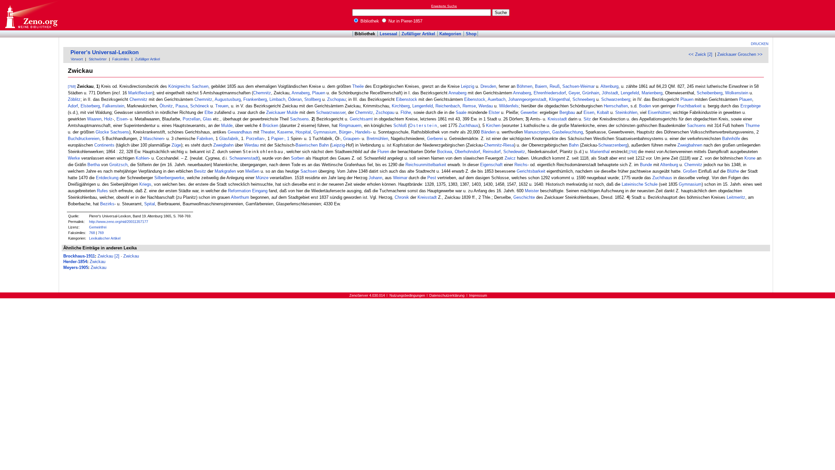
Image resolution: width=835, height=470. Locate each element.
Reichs (520, 164)
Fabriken (205, 138)
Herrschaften (616, 105)
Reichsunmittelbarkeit (425, 164)
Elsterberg (90, 105)
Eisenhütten (659, 112)
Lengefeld (630, 92)
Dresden (488, 86)
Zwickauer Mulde (282, 112)
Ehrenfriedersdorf (550, 92)
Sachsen (200, 86)
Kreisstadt (557, 119)
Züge (176, 145)
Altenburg (609, 86)
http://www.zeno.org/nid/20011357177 (118, 222)
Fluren (383, 151)
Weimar (400, 177)
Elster (494, 112)
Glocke (102, 132)
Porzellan (191, 119)
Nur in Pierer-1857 (404, 21)
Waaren (94, 119)
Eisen (589, 112)
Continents (104, 145)
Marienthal (600, 151)
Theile (358, 86)
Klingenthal (559, 99)
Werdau (485, 105)
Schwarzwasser (330, 112)
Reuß (555, 86)
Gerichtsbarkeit (531, 171)
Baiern (541, 86)
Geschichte (524, 197)
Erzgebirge (750, 105)
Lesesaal (388, 33)
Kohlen (142, 158)
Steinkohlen (626, 112)
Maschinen (153, 138)
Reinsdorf (492, 151)
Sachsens (299, 119)
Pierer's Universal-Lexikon (104, 52)
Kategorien (450, 33)
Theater (268, 132)
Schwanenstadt (243, 158)
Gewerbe (529, 112)
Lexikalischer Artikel (104, 238)
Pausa (181, 105)
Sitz (587, 119)
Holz (108, 119)
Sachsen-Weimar (578, 86)
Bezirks (107, 203)
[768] (72, 86)
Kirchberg (401, 105)
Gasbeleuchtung (567, 132)
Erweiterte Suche (444, 6)
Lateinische (632, 184)
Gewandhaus (240, 132)
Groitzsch (118, 164)
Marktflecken (140, 92)
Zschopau (336, 99)
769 (101, 233)
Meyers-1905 (75, 267)
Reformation (239, 190)
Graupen (351, 138)
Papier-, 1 (280, 138)
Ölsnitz (166, 105)
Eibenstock (406, 99)
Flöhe (406, 112)
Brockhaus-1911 (79, 256)
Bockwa (444, 151)
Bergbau (567, 112)
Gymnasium (324, 132)
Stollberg (312, 99)
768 (92, 233)
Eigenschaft (491, 164)
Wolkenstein (736, 92)
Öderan (295, 99)
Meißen (252, 171)
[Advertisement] (805, 15)
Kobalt (603, 112)
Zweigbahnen (689, 145)
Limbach (277, 99)
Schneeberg (583, 99)
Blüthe (733, 171)
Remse (469, 105)
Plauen (318, 92)
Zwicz (510, 158)
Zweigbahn (223, 145)
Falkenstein (113, 105)
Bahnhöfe (731, 138)
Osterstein (423, 125)
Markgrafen (225, 171)
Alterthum (240, 197)
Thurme (752, 125)
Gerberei (435, 138)
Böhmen (524, 86)
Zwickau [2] (108, 256)
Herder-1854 (75, 261)
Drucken (759, 44)
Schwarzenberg (615, 99)
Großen (690, 171)
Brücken (270, 125)
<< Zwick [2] (700, 54)
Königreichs (179, 86)
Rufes (102, 190)
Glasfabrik (228, 138)
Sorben (297, 158)
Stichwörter (98, 59)
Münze (262, 177)
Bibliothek (369, 21)
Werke (74, 158)
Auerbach (497, 99)
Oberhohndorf (467, 151)
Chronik (402, 197)
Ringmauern (350, 125)
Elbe (209, 112)
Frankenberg (255, 99)
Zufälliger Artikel (418, 33)
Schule (651, 184)
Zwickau (131, 256)
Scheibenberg (709, 92)
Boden (645, 105)
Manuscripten (537, 132)
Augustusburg (228, 99)
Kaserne (285, 132)
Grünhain (590, 92)
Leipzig (467, 86)
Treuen (221, 105)
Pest (431, 177)
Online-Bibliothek (31, 15)
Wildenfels (509, 105)
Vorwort (77, 59)
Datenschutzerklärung (446, 295)
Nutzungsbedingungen (407, 295)
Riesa (508, 145)
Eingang (259, 190)
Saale (461, 112)
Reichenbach (447, 105)
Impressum (478, 295)
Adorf (73, 105)
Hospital (303, 132)
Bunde (646, 164)
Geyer (574, 92)
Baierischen (307, 145)
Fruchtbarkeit (689, 105)
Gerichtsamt (361, 119)
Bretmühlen (377, 138)
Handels (363, 132)
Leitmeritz (736, 197)
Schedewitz (514, 151)
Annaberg (301, 92)
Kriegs (145, 184)
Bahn (324, 145)
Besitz (200, 171)
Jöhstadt (610, 92)
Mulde (227, 125)
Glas (207, 119)
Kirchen (493, 125)
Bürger (345, 132)
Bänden (488, 132)
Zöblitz (74, 99)
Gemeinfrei (97, 227)
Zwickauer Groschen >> (740, 54)
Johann (375, 177)
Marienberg (652, 92)
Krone (749, 158)
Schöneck (199, 105)
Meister (532, 190)
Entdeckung (107, 177)
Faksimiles (120, 59)
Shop (471, 33)
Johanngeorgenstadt (527, 99)
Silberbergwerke (169, 177)
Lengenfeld (422, 105)
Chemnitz (262, 92)
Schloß (400, 125)
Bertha (93, 164)
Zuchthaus (468, 125)
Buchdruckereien (83, 138)
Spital (149, 203)
